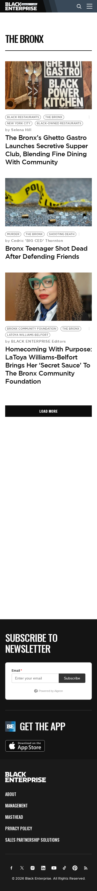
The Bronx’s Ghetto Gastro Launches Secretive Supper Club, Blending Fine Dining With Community (46, 149)
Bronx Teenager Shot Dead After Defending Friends (46, 252)
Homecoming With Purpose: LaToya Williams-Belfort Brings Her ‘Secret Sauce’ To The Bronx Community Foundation (48, 365)
